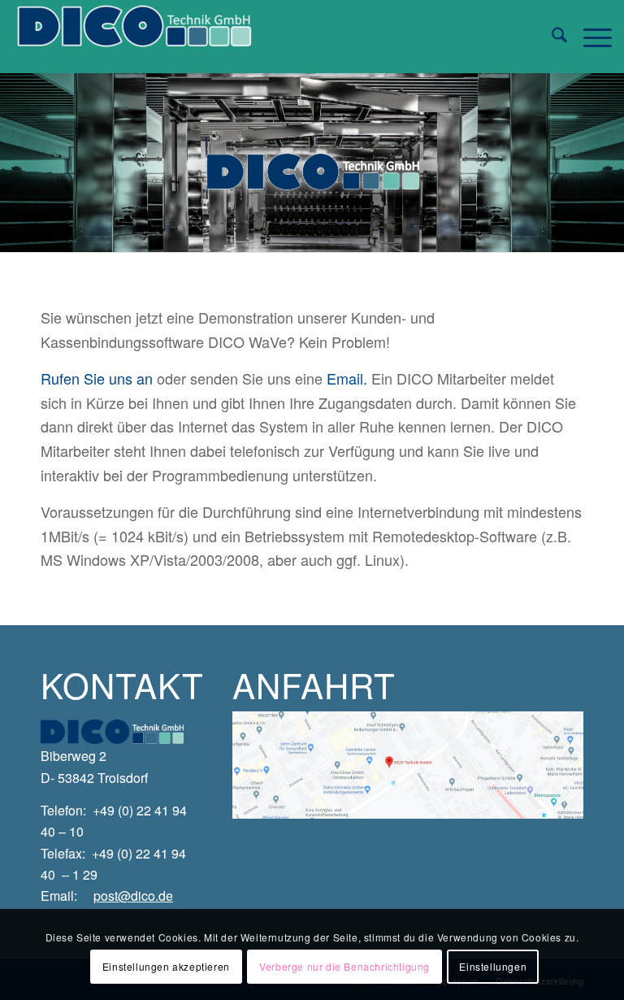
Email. (347, 378)
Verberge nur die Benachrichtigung (344, 966)
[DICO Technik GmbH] (134, 36)
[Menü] (589, 36)
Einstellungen (492, 966)
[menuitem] (551, 36)
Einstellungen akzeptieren (166, 966)
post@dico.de (133, 895)
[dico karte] (407, 765)
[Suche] (551, 36)
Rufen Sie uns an (97, 378)
